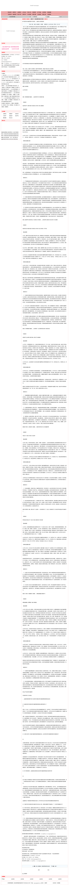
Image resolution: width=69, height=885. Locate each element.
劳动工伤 (29, 12)
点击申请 (12, 879)
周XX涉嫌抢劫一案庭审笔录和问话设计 (43, 866)
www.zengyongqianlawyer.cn (15, 63)
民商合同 (16, 113)
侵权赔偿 (4, 117)
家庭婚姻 (49, 12)
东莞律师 (25, 873)
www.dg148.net (6, 63)
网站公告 (44, 14)
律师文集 (34, 14)
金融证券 (14, 14)
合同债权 (44, 12)
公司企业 (24, 12)
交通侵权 (49, 14)
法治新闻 (39, 14)
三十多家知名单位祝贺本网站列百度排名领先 (10, 131)
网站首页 (10, 12)
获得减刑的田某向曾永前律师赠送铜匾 (9, 138)
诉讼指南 (29, 14)
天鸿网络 (58, 883)
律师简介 (14, 12)
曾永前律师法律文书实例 (39, 19)
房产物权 (39, 12)
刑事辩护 (34, 12)
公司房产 (4, 115)
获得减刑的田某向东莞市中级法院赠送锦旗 (10, 136)
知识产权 (19, 14)
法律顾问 (19, 12)
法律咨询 (10, 14)
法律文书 (24, 14)
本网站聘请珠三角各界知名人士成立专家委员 (10, 129)
